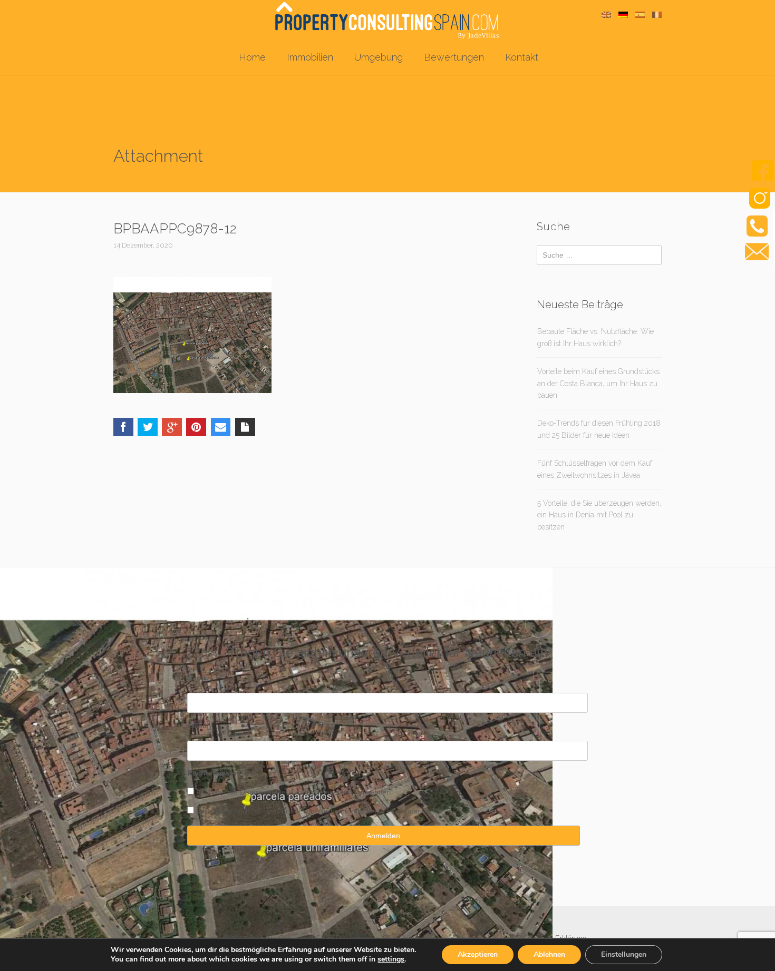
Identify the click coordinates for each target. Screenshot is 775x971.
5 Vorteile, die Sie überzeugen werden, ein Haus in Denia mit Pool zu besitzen (599, 515)
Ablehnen (549, 954)
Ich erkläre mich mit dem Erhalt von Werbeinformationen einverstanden (315, 811)
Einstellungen (623, 954)
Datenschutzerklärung (276, 792)
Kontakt (521, 57)
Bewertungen (454, 57)
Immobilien (310, 57)
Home (252, 57)
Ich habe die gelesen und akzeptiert (294, 792)
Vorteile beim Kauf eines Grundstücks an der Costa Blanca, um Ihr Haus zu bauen (598, 383)
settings (390, 959)
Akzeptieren (478, 954)
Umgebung (378, 57)
